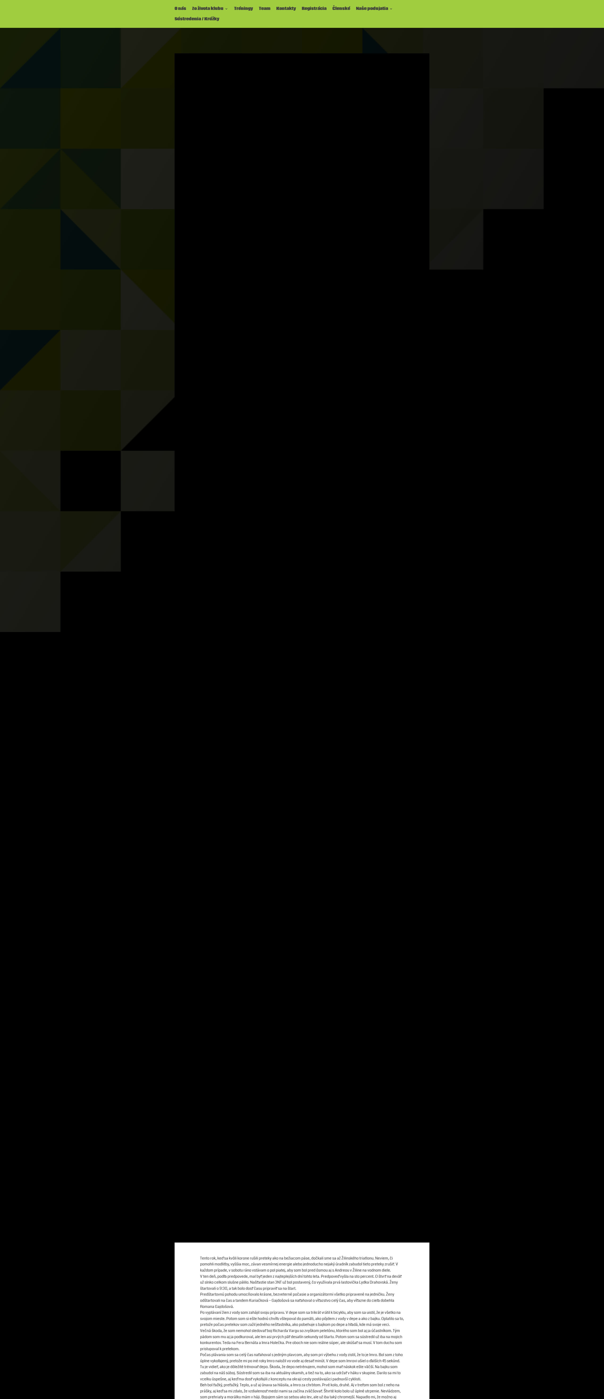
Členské (341, 9)
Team (264, 9)
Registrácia (314, 9)
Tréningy (243, 9)
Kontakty (286, 9)
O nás (180, 9)
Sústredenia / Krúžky (197, 19)
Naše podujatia (372, 9)
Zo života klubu (207, 9)
